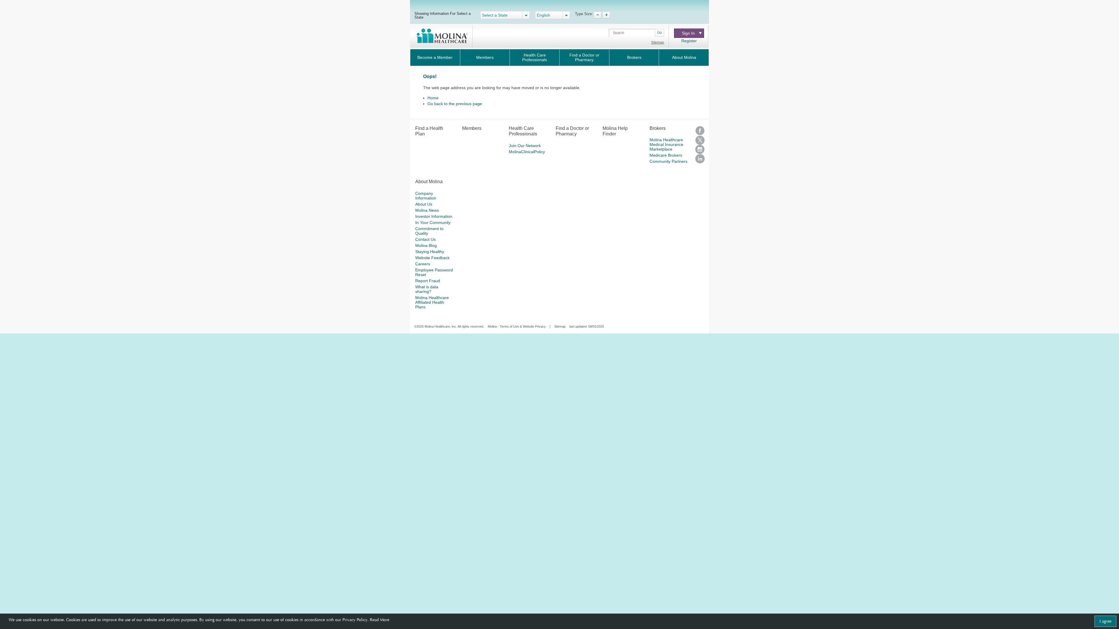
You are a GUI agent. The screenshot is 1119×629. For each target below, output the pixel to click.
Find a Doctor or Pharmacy (584, 57)
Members (485, 57)
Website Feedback (432, 257)
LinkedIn (700, 158)
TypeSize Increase (606, 15)
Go (659, 33)
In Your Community (433, 222)
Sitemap (657, 42)
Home (433, 98)
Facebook (700, 130)
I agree (1105, 621)
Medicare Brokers (666, 155)
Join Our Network (525, 145)
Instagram (700, 149)
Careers (422, 264)
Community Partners (668, 161)
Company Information (425, 195)
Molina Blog (426, 245)
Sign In (688, 33)
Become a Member (435, 57)
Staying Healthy (429, 251)
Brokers (634, 57)
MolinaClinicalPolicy (527, 151)
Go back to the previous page (454, 103)
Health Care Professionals (534, 57)
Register (689, 40)
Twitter (700, 140)
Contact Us (425, 239)
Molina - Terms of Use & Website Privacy (517, 326)
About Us (423, 204)
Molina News (427, 210)
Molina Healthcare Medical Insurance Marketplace (666, 144)
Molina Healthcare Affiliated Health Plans (432, 302)
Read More (379, 619)
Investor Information (433, 216)
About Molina (684, 57)
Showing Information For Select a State (442, 15)
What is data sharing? (426, 289)
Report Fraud (427, 280)
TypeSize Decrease (597, 15)
